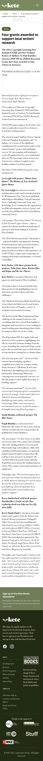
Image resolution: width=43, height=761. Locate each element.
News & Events (9, 674)
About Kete (7, 681)
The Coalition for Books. (20, 752)
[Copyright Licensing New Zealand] (11, 734)
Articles (6, 678)
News (14, 14)
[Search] (14, 20)
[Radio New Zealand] (11, 742)
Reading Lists (8, 663)
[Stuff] (31, 734)
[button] (21, 598)
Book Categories (9, 670)
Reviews (6, 667)
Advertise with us (10, 695)
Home (6, 14)
